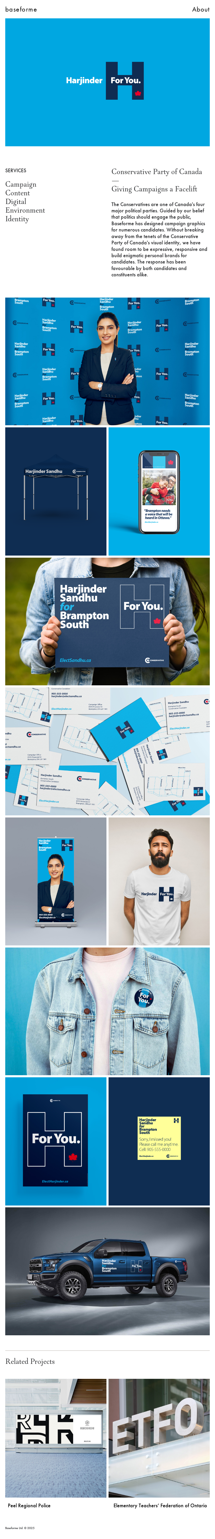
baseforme (21, 9)
